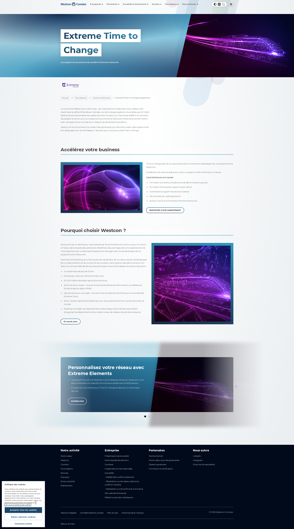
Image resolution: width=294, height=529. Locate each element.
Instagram (198, 460)
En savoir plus (70, 321)
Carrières (109, 464)
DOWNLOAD (77, 401)
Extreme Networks (102, 98)
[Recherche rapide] (223, 4)
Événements (66, 485)
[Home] (73, 4)
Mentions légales (68, 513)
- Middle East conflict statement (119, 477)
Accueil (65, 98)
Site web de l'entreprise (115, 493)
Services (64, 473)
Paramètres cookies (23, 524)
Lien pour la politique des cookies (18, 505)
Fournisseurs (81, 98)
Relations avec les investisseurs (119, 497)
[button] (215, 4)
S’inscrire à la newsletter (204, 464)
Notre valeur (66, 456)
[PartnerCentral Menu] (231, 4)
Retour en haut (68, 524)
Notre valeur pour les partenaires (164, 460)
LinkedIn (197, 456)
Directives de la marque (133, 513)
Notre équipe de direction (117, 460)
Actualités (109, 473)
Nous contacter (68, 481)
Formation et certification (161, 469)
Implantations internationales (118, 469)
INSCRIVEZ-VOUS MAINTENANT (165, 210)
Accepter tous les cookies (23, 510)
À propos (65, 477)
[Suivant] (235, 386)
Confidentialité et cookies (91, 513)
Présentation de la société (117, 456)
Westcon (65, 460)
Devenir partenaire (157, 464)
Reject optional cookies (23, 517)
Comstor (65, 464)
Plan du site (112, 513)
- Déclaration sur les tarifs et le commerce (124, 489)
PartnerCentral (156, 456)
